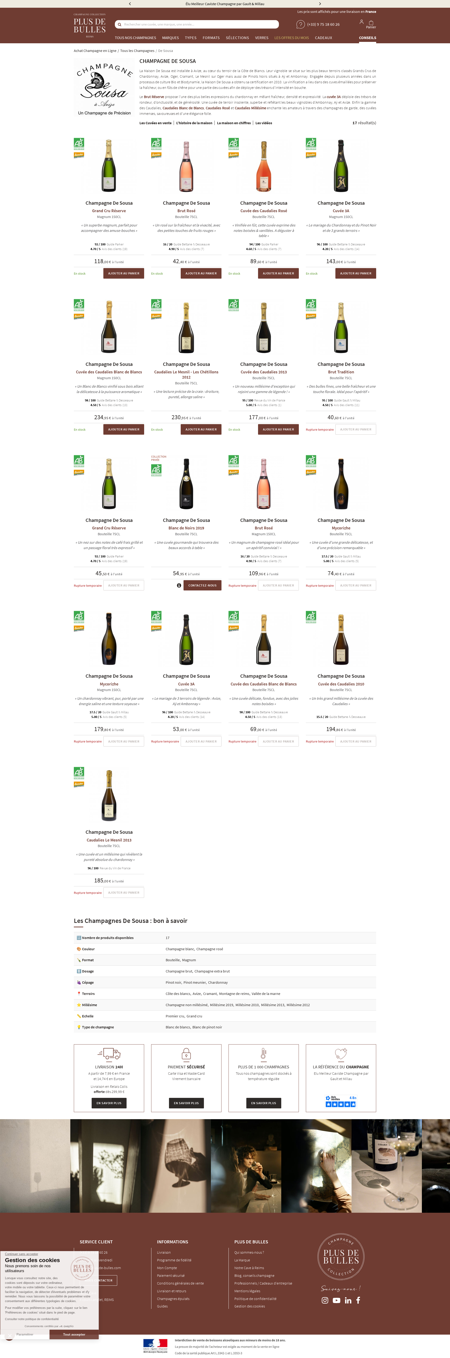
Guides (162, 1306)
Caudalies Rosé (218, 108)
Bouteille (173, 960)
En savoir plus (109, 1103)
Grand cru (194, 1016)
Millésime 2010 (247, 1004)
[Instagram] (324, 1299)
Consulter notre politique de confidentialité (36, 1319)
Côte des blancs (178, 993)
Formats (211, 37)
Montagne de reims (234, 993)
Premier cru (175, 1016)
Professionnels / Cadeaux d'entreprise (263, 1283)
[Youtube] (336, 1299)
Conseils (367, 37)
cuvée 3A (334, 96)
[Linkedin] (348, 1299)
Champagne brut (179, 971)
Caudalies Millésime (250, 108)
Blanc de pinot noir (207, 1027)
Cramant (210, 993)
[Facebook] (358, 1299)
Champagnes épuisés (173, 1298)
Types (191, 37)
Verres (261, 37)
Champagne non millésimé (187, 1004)
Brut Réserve (154, 96)
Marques (170, 37)
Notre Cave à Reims (249, 1267)
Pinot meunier (195, 982)
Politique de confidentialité (255, 1298)
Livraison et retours (171, 1291)
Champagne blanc (180, 949)
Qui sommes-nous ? (249, 1252)
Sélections (237, 37)
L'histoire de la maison (194, 122)
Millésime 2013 (272, 1004)
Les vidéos (263, 122)
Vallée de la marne (266, 993)
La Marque (242, 1260)
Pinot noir (173, 982)
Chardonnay (218, 982)
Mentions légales (247, 1291)
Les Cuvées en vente (155, 122)
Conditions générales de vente (180, 1283)
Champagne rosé (209, 949)
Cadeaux (323, 37)
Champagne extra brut (212, 971)
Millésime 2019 (221, 1004)
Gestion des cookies (249, 1306)
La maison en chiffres (234, 122)
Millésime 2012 (298, 1004)
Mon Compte (167, 1267)
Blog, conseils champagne (254, 1275)
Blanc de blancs (178, 1027)
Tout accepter (79, 1334)
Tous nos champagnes (135, 37)
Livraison (164, 1252)
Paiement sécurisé (171, 1275)
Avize (197, 993)
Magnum (189, 960)
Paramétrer (29, 1334)
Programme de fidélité (174, 1260)
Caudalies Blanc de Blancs (183, 108)
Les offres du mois (291, 37)
